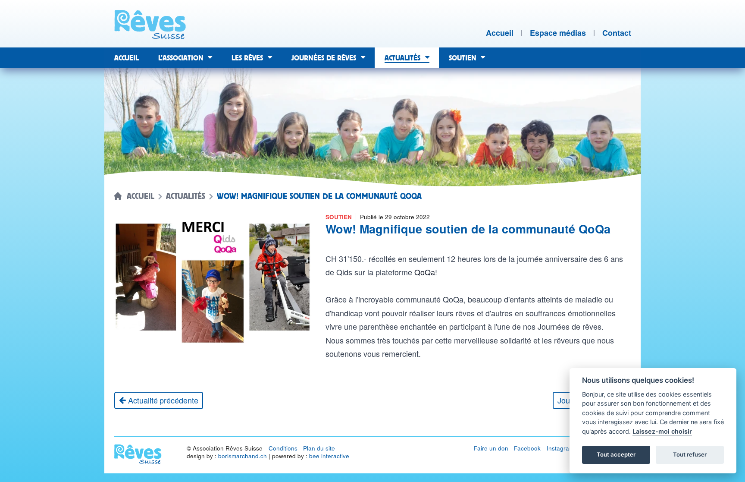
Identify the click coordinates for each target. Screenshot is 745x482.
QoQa (424, 271)
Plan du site (319, 448)
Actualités (185, 196)
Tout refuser (690, 454)
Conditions (283, 448)
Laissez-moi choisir (662, 431)
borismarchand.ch (242, 456)
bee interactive (329, 456)
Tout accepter (616, 454)
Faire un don (491, 448)
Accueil (140, 196)
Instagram (560, 448)
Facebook (527, 448)
